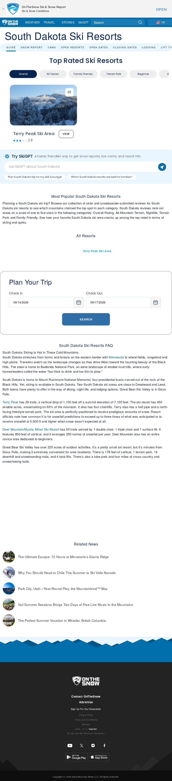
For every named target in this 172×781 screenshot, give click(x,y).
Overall (23, 74)
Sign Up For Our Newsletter (86, 709)
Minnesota (116, 357)
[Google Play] (76, 756)
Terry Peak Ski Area (97, 251)
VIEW (66, 134)
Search (86, 319)
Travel (49, 22)
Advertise (86, 702)
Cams (52, 47)
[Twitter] (81, 745)
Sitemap (86, 724)
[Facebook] (104, 745)
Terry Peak (10, 402)
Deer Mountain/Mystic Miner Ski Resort (31, 429)
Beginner (143, 74)
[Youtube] (69, 745)
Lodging (149, 47)
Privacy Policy (86, 714)
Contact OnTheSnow (85, 696)
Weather (32, 22)
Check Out (94, 293)
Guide (11, 47)
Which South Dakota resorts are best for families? (101, 177)
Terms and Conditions (86, 719)
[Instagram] (93, 745)
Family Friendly (83, 74)
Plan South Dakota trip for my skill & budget (35, 177)
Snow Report (32, 47)
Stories (68, 22)
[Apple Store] (99, 756)
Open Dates (98, 47)
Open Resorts (72, 47)
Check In (16, 293)
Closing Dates (125, 47)
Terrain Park (113, 74)
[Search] (140, 22)
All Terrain (53, 74)
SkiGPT (83, 22)
